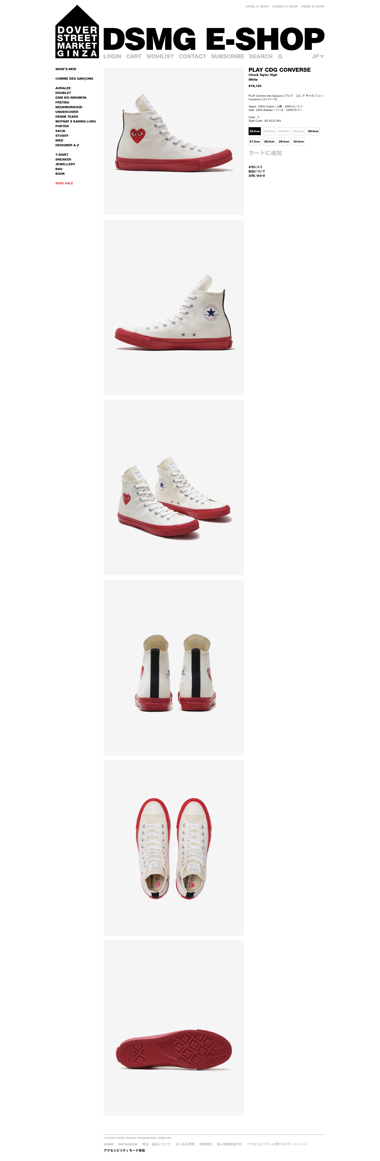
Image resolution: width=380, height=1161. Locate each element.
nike (59, 140)
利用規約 (205, 1144)
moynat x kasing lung (75, 121)
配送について (257, 171)
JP (318, 56)
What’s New (65, 69)
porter (62, 126)
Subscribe (227, 56)
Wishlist (160, 56)
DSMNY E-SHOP (285, 6)
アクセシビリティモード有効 (124, 1150)
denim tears (66, 116)
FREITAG (62, 102)
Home (109, 1144)
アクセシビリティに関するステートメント (277, 1144)
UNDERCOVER (66, 112)
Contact (192, 56)
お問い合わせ (257, 175)
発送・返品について (156, 1144)
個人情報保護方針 (229, 1144)
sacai (60, 131)
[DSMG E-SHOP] (214, 38)
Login (112, 56)
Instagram (128, 1144)
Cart (134, 56)
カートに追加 (265, 153)
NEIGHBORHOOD (68, 107)
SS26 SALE (64, 183)
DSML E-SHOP (257, 6)
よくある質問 (185, 1144)
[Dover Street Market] (77, 31)
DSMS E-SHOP (313, 6)
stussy (61, 136)
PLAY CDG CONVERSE (280, 69)
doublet (63, 93)
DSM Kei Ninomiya (70, 97)
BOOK (60, 174)
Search (261, 56)
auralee (63, 88)
